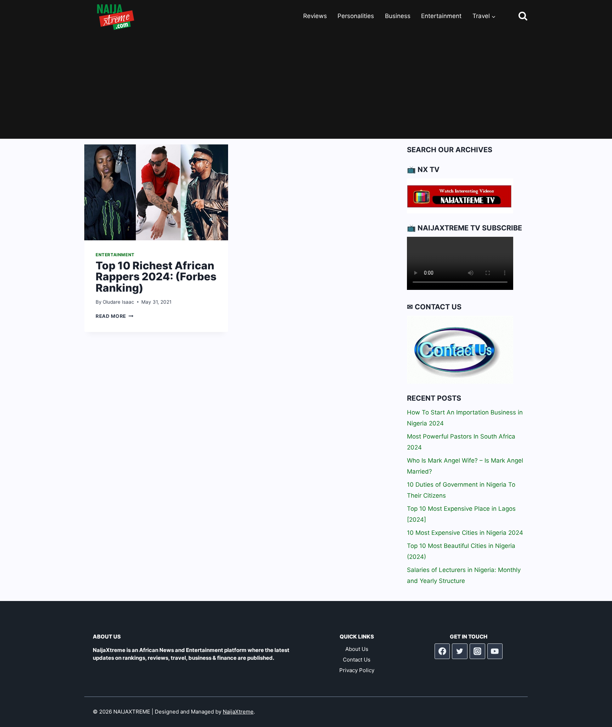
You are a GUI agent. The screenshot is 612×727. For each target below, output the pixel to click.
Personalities (356, 15)
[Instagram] (477, 651)
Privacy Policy (356, 670)
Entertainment (441, 15)
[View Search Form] (516, 16)
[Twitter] (460, 651)
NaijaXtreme (238, 711)
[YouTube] (495, 651)
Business (397, 15)
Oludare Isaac (118, 302)
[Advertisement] (306, 85)
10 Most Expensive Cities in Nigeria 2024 (465, 532)
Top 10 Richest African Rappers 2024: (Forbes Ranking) (156, 276)
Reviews (315, 15)
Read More (115, 316)
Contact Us (356, 659)
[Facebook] (442, 651)
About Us (356, 649)
